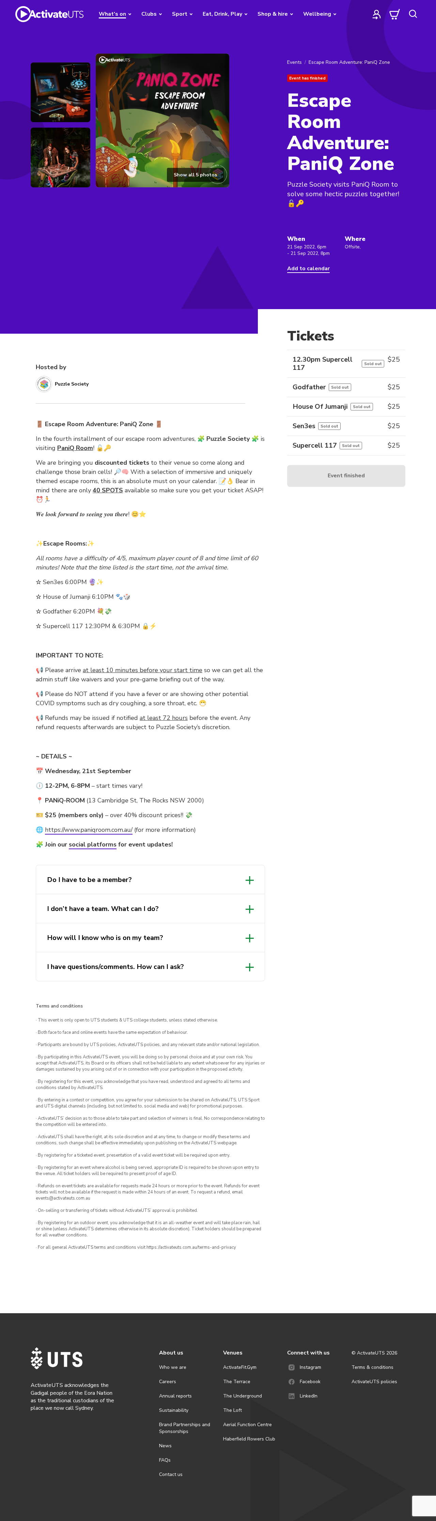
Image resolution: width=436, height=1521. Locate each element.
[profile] (377, 14)
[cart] (395, 14)
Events (294, 62)
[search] (413, 14)
